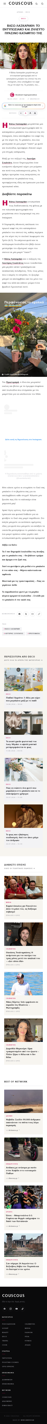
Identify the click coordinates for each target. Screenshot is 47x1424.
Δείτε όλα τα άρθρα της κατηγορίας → (23, 660)
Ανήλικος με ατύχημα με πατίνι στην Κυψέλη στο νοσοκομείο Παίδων (21, 1171)
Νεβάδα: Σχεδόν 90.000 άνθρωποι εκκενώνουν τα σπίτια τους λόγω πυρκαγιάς (23, 1123)
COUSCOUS (13, 1296)
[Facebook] (19, 614)
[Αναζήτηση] (42, 3)
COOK (4, 1345)
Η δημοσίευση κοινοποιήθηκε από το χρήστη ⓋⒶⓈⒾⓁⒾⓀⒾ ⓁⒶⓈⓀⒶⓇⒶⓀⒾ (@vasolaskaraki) (23, 476)
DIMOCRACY (7, 1405)
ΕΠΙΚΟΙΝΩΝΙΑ (8, 1384)
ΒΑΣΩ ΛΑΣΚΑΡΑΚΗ (12, 629)
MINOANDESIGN (27, 1420)
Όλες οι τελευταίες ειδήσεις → (19, 868)
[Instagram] (10, 1308)
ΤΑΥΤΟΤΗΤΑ (7, 1358)
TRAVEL (5, 1341)
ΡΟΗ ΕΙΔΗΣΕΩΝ (8, 1324)
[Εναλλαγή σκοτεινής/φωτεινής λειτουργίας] (36, 3)
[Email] (32, 614)
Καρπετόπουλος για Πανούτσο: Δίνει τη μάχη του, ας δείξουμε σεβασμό (21, 909)
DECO (28, 12)
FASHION (29, 1332)
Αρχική (20, 12)
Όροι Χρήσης (8, 1366)
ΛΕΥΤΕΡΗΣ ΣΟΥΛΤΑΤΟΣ (13, 633)
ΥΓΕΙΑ (27, 1336)
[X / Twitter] (26, 614)
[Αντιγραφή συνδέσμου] (39, 614)
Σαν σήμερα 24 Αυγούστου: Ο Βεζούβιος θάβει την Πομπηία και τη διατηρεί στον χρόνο (22, 1266)
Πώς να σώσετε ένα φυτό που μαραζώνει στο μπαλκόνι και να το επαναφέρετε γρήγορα (23, 791)
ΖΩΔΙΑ (28, 1345)
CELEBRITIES (11, 949)
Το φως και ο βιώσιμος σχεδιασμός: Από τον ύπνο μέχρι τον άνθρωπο (22, 838)
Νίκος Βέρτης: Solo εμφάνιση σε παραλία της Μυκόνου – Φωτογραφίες (22, 1005)
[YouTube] (16, 1308)
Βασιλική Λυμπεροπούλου (26, 95)
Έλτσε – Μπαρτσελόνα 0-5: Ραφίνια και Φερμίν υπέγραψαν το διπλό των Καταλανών (23, 1218)
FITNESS (28, 1341)
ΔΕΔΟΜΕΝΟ (7, 1401)
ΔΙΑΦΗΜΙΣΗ (7, 1380)
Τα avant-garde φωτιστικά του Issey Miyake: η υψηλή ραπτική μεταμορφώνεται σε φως (21, 744)
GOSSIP (5, 1328)
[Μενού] (4, 3)
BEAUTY (5, 1332)
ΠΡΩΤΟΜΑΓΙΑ (34, 633)
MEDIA (8, 902)
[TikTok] (22, 1308)
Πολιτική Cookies (10, 1362)
